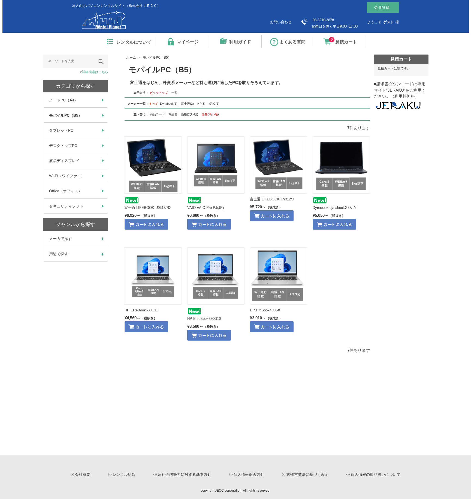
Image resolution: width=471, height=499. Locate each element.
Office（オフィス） (65, 191)
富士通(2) (187, 103)
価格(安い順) (189, 114)
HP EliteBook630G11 (141, 310)
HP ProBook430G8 (265, 310)
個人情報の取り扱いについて (375, 474)
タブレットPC (61, 130)
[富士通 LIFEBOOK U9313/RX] (153, 165)
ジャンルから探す (75, 224)
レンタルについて (133, 42)
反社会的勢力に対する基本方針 (184, 474)
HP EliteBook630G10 (204, 319)
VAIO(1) (214, 103)
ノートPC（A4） (63, 100)
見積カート (344, 41)
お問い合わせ (280, 22)
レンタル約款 (124, 474)
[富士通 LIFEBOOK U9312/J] (278, 165)
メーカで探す (60, 238)
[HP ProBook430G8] (278, 276)
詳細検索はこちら (95, 72)
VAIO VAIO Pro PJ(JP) (205, 208)
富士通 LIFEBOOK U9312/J (272, 199)
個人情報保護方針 (249, 474)
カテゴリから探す (75, 86)
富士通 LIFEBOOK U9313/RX (148, 208)
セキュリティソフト (66, 206)
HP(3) (201, 103)
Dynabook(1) (168, 103)
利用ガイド (240, 42)
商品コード (157, 114)
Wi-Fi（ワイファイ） (67, 176)
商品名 (172, 114)
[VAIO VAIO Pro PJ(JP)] (216, 165)
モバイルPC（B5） (65, 115)
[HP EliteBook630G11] (153, 276)
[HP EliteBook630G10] (216, 276)
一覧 (174, 92)
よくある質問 (292, 42)
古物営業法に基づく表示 (307, 474)
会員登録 (382, 7)
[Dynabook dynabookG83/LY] (341, 165)
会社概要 (82, 474)
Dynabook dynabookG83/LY (335, 208)
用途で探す (58, 254)
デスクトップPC (63, 145)
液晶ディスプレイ (64, 160)
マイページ (188, 42)
